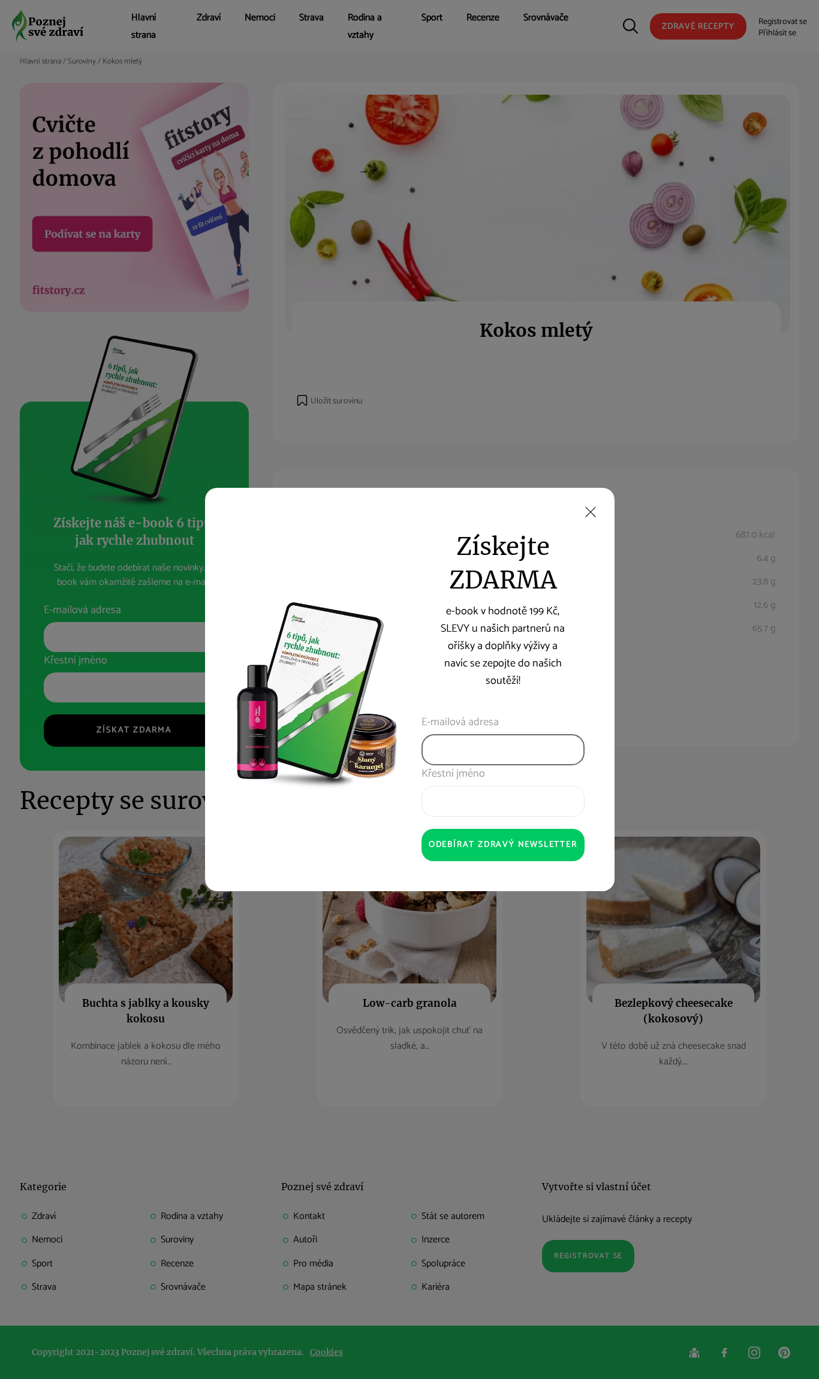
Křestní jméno (453, 774)
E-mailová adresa (460, 722)
